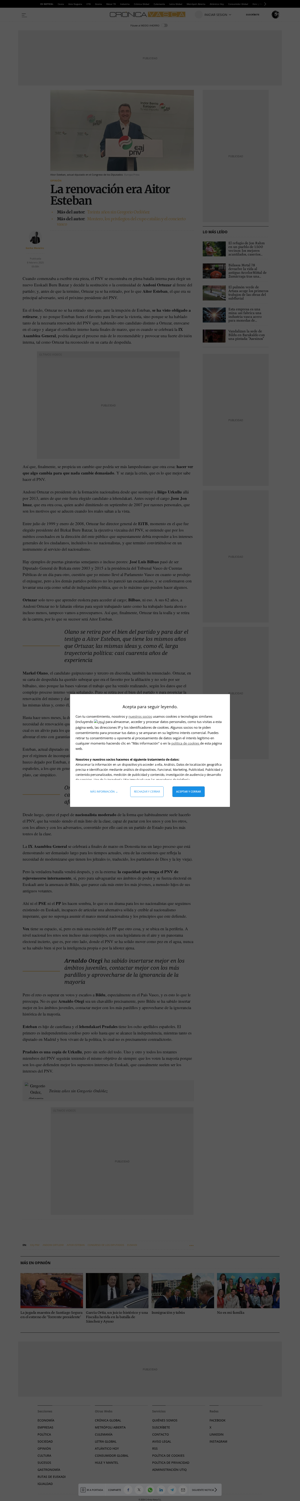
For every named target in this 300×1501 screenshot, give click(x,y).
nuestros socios (140, 716)
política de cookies (185, 743)
